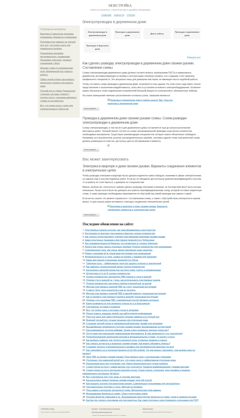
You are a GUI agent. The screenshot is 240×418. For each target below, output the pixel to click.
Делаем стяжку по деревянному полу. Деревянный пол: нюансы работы (56, 71)
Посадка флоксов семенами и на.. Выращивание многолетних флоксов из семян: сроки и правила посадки (141, 396)
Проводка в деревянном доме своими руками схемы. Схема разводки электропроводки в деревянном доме (134, 120)
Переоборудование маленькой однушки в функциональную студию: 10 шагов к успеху (130, 336)
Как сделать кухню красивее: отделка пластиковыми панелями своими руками (125, 236)
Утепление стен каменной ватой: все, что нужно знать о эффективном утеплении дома (131, 360)
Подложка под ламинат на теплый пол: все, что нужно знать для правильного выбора (57, 45)
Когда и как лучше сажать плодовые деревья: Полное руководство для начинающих (128, 246)
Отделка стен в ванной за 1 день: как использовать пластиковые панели (123, 280)
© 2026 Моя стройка (47, 409)
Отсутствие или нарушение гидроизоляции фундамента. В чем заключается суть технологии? (134, 333)
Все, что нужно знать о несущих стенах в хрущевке (112, 310)
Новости (119, 15)
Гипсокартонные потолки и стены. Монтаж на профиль (114, 386)
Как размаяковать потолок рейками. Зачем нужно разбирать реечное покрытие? (127, 330)
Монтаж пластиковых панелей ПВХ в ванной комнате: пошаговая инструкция (126, 293)
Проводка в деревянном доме (127, 33)
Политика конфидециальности (102, 412)
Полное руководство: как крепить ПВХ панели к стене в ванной (118, 276)
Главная (106, 15)
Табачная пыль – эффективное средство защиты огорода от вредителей (123, 263)
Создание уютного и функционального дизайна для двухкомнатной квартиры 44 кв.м (130, 346)
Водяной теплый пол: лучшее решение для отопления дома (117, 320)
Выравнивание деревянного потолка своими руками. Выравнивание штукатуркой (128, 326)
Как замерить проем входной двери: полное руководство (115, 266)
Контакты (95, 409)
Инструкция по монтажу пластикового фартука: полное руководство (120, 233)
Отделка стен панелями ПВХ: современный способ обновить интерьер (122, 300)
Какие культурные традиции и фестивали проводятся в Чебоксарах (119, 240)
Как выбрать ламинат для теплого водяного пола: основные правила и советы (126, 340)
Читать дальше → (91, 108)
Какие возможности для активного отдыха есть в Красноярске (118, 303)
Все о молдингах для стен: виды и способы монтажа (113, 376)
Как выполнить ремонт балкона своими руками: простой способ (119, 380)
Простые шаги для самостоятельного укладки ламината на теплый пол (122, 316)
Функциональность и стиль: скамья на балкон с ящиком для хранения (120, 256)
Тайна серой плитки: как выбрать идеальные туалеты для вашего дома (57, 82)
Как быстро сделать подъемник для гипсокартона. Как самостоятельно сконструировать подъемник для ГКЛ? (142, 400)
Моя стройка (120, 5)
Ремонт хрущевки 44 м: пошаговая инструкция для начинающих (118, 253)
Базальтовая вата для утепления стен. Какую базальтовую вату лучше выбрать (127, 363)
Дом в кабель (157, 33)
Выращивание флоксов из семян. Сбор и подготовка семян (117, 393)
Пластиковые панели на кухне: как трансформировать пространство (120, 230)
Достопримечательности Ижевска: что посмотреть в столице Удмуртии (121, 243)
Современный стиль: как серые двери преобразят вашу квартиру (118, 250)
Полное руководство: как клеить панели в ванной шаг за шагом (118, 283)
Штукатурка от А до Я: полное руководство (108, 273)
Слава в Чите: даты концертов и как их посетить (111, 290)
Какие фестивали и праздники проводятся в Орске (112, 260)
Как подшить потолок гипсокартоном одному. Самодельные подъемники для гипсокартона (133, 383)
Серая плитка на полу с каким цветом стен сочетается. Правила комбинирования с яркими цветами (137, 366)
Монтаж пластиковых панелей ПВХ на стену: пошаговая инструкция (121, 286)
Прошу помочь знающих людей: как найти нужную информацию (119, 313)
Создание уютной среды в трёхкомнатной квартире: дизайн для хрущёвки (124, 323)
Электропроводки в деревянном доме (97, 33)
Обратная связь (147, 409)
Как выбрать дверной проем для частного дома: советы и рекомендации (123, 270)
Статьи (131, 15)
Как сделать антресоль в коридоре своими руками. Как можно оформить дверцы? (128, 343)
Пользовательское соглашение (109, 409)
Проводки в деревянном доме (187, 33)
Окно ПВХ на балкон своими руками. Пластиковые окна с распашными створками (128, 356)
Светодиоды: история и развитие (103, 306)
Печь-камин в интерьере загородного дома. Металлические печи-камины (123, 390)
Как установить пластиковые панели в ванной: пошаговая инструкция (122, 296)
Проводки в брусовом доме (97, 47)
